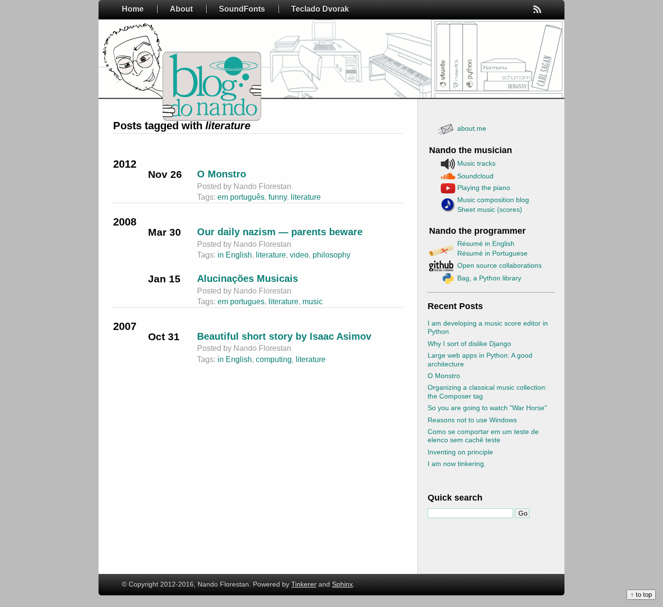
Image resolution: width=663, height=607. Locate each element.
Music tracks (476, 163)
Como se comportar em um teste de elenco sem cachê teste (483, 436)
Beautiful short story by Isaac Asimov (284, 336)
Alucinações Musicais (247, 278)
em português (241, 197)
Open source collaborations (499, 265)
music (312, 301)
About (181, 9)
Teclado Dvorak (320, 9)
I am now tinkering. (457, 464)
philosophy (331, 255)
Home (133, 9)
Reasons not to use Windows (472, 420)
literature (306, 197)
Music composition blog (493, 200)
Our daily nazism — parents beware (280, 231)
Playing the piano (483, 187)
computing (274, 359)
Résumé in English (485, 243)
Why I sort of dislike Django (469, 343)
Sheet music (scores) (489, 209)
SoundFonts (242, 9)
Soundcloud (475, 176)
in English (234, 255)
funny (277, 197)
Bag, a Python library (489, 278)
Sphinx (342, 584)
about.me (471, 128)
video (299, 255)
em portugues (241, 301)
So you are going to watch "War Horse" (487, 408)
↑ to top (641, 594)
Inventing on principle (460, 452)
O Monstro (444, 376)
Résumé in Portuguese (492, 253)
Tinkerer (303, 584)
